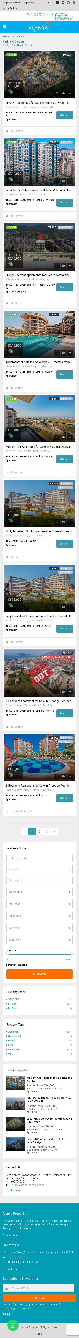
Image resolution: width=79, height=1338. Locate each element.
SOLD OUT (67, 653)
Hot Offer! (66, 142)
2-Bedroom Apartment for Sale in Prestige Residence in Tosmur (39, 701)
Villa (10, 1054)
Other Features (18, 964)
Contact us (12, 1190)
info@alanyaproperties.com (27, 1184)
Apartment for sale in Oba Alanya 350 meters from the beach (39, 362)
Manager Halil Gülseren (21, 811)
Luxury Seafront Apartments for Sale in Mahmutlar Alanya (39, 275)
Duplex (11, 1040)
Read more (9, 1235)
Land (10, 1045)
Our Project (65, 488)
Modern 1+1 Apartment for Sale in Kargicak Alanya (38, 446)
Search (41, 974)
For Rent (12, 1008)
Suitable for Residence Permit (56, 657)
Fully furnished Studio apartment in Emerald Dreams (39, 531)
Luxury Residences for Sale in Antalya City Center (37, 103)
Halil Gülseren (16, 131)
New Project (65, 227)
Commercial (14, 1036)
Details (63, 115)
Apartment (13, 1032)
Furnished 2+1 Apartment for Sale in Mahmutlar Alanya (39, 190)
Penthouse (13, 1049)
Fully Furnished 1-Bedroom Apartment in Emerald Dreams (39, 616)
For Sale (67, 55)
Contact (39, 1333)
